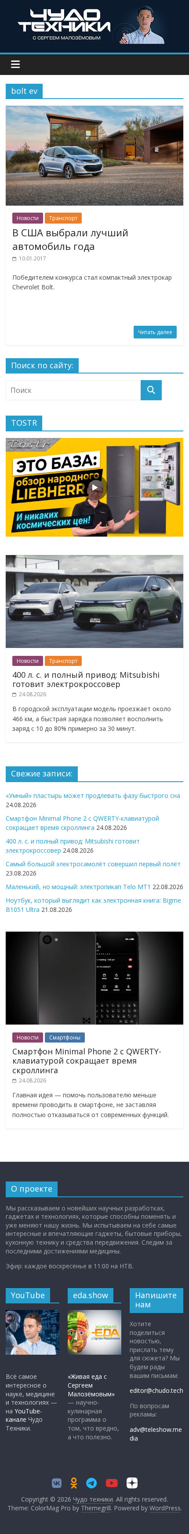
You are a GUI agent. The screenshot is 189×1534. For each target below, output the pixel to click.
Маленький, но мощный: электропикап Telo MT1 (78, 887)
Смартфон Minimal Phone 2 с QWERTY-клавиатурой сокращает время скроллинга (86, 1060)
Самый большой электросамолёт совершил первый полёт (93, 864)
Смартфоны (64, 1037)
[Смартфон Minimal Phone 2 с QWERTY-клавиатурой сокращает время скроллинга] (94, 936)
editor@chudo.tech (156, 1390)
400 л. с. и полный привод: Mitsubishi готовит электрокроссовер (86, 679)
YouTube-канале (24, 1415)
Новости (28, 218)
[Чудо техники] (94, 9)
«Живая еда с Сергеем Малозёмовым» (91, 1385)
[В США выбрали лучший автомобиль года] (94, 111)
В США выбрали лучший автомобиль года (70, 239)
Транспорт (63, 218)
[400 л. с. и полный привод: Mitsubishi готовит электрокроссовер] (94, 559)
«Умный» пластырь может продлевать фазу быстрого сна (93, 795)
